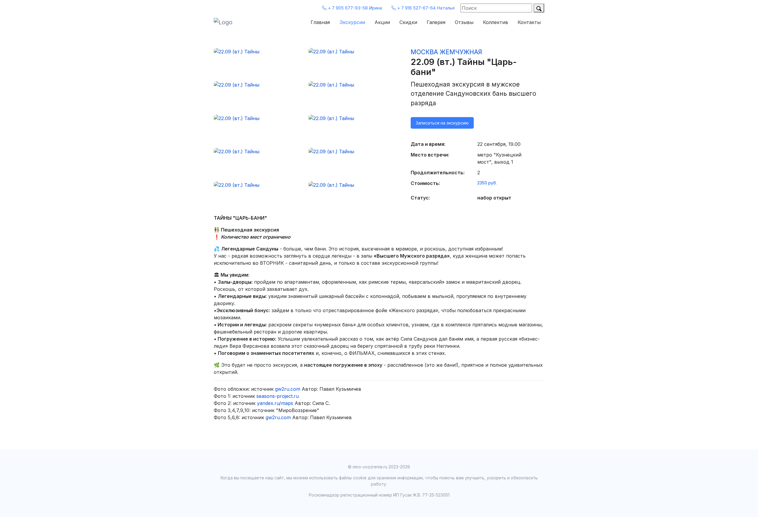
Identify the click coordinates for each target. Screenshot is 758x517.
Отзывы (464, 22)
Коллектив (495, 22)
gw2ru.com (287, 389)
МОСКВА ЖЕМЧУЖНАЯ (446, 52)
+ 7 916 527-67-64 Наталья (425, 8)
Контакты (529, 22)
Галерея (436, 22)
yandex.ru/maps (275, 403)
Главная (320, 22)
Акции (382, 22)
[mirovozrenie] (231, 22)
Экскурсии (352, 22)
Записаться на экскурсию (442, 122)
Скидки (408, 22)
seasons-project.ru (277, 396)
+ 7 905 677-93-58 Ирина (354, 8)
